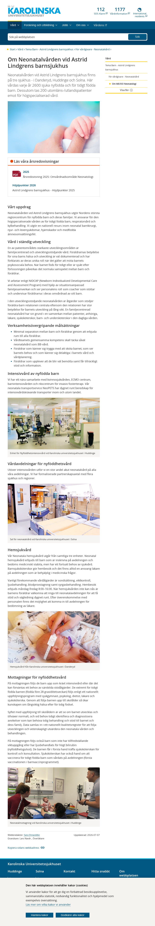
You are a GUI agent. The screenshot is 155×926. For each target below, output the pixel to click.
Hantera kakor (39, 915)
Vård (20, 49)
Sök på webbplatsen (22, 37)
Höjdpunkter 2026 (24, 185)
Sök (137, 36)
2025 (26, 172)
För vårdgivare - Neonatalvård (93, 49)
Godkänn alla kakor (72, 915)
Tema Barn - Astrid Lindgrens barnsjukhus (49, 49)
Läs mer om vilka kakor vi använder (48, 904)
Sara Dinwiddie (32, 834)
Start (12, 49)
